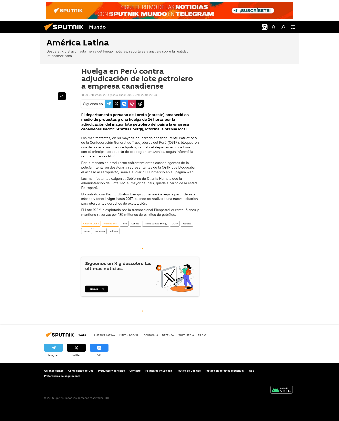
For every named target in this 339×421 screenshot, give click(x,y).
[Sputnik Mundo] (65, 32)
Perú (124, 223)
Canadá (135, 223)
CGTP (175, 223)
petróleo (186, 223)
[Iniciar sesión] (273, 27)
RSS (251, 370)
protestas (100, 231)
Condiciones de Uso (80, 370)
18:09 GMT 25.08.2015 (95, 95)
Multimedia (186, 335)
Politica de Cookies (189, 370)
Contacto (135, 370)
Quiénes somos (54, 370)
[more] (62, 96)
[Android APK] (281, 390)
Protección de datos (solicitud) (224, 370)
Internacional (110, 223)
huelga (86, 231)
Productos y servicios (111, 370)
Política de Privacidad (158, 370)
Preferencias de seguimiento (62, 376)
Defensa (168, 335)
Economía (151, 335)
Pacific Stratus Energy (155, 223)
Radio (202, 335)
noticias (113, 231)
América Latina (91, 223)
